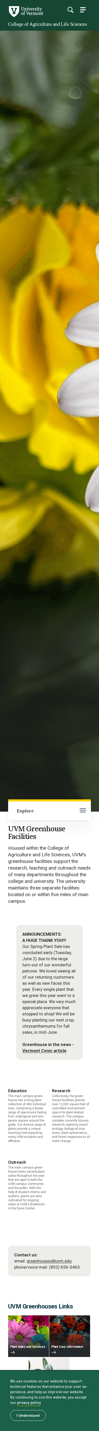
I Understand (28, 1415)
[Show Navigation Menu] (83, 10)
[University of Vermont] (25, 16)
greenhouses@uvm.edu (49, 1261)
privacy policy (29, 1403)
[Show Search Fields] (70, 10)
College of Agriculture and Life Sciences (47, 24)
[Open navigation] (82, 811)
